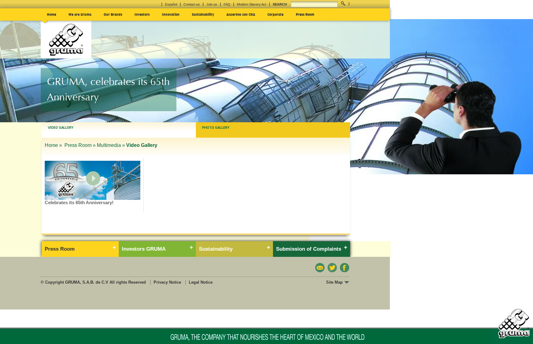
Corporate (275, 14)
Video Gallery (60, 127)
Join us (211, 4)
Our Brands (113, 14)
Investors (142, 14)
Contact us (192, 4)
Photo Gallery (215, 127)
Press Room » (80, 145)
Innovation (171, 14)
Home (51, 14)
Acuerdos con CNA (240, 14)
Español (171, 4)
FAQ (227, 4)
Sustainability (203, 14)
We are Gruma (79, 14)
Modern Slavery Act (251, 4)
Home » (54, 145)
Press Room (305, 14)
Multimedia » (111, 145)
